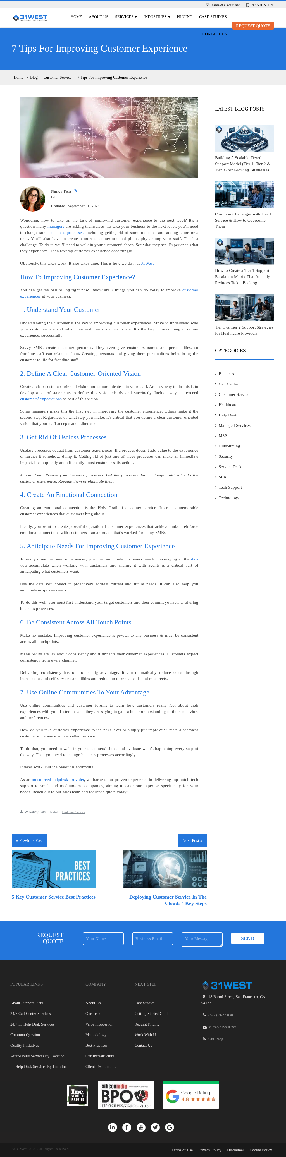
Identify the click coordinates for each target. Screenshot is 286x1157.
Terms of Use (182, 1150)
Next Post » (192, 840)
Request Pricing (147, 1024)
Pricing (184, 17)
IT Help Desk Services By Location (38, 1067)
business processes (67, 232)
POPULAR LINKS (26, 984)
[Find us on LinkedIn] (115, 1127)
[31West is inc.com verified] (78, 1095)
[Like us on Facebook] (129, 1127)
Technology (229, 497)
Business (226, 374)
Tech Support (230, 487)
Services (124, 17)
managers (55, 226)
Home (76, 17)
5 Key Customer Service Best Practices (54, 897)
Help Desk (228, 415)
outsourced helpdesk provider (58, 779)
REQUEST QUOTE (253, 25)
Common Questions (25, 1035)
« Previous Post (29, 840)
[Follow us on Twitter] (158, 1127)
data (194, 559)
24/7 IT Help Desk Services (32, 1024)
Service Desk (230, 466)
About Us (98, 17)
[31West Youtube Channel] (144, 1127)
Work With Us (146, 1035)
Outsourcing (229, 446)
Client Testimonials (100, 1067)
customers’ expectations (41, 399)
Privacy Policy (209, 1150)
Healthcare (228, 405)
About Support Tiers (26, 1003)
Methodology (95, 1035)
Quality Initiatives (24, 1045)
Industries (155, 17)
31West (147, 263)
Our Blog (215, 1039)
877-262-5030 (263, 5)
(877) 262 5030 (220, 1015)
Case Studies (213, 17)
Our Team (93, 1014)
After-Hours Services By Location (37, 1056)
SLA (223, 477)
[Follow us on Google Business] (171, 1127)
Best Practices (96, 1045)
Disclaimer (235, 1150)
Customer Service (73, 812)
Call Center (228, 384)
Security (226, 456)
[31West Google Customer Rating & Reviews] (191, 1095)
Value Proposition (99, 1024)
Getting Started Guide (152, 1014)
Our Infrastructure (99, 1056)
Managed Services (235, 425)
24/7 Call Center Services (30, 1014)
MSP (223, 435)
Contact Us (214, 34)
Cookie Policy (261, 1150)
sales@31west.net (226, 5)
